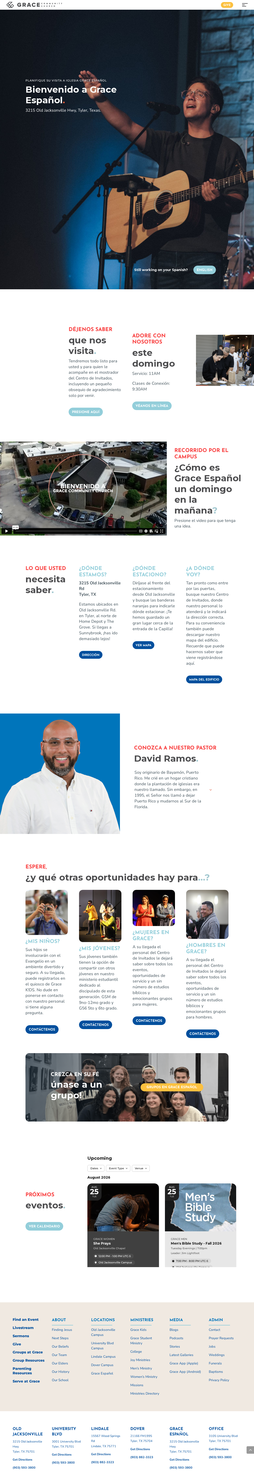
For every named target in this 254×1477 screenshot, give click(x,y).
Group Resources (28, 1360)
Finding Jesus (62, 1330)
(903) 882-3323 (102, 1462)
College (136, 1351)
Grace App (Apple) (184, 1363)
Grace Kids (138, 1330)
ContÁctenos (149, 1021)
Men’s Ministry (141, 1368)
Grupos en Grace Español (172, 1087)
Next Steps (60, 1338)
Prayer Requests (221, 1338)
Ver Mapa (143, 645)
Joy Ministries (140, 1360)
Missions (136, 1385)
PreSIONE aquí (85, 412)
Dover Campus (102, 1365)
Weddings (217, 1355)
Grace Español (102, 1373)
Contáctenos (42, 1030)
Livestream (23, 1328)
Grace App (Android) (185, 1371)
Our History (60, 1371)
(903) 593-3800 (24, 1468)
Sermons (21, 1336)
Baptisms (216, 1371)
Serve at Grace (26, 1381)
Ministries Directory (144, 1393)
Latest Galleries (181, 1355)
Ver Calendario (44, 1226)
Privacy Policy (219, 1380)
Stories (175, 1346)
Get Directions (22, 1460)
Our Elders (60, 1363)
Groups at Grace (28, 1352)
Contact (214, 1330)
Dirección (90, 655)
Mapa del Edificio (204, 679)
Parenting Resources (22, 1370)
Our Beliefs (60, 1346)
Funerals (215, 1363)
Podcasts (176, 1338)
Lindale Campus (103, 1356)
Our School (60, 1380)
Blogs (174, 1330)
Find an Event (26, 1319)
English (205, 270)
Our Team (59, 1355)
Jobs (212, 1346)
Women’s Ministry (143, 1376)
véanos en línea (152, 406)
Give (227, 5)
